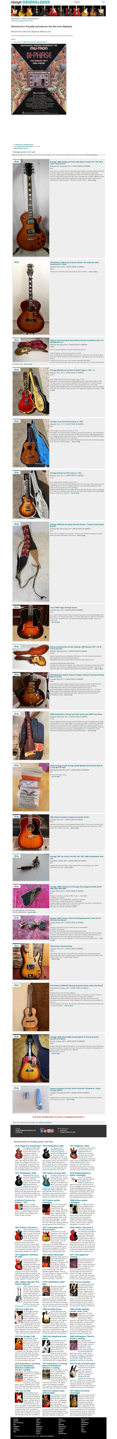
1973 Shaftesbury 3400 (53, 1146)
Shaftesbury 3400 (56, 1150)
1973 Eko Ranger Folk (25, 1336)
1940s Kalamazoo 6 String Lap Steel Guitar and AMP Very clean (76, 714)
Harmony (39, 1428)
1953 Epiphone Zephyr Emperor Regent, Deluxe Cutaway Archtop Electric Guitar (77, 676)
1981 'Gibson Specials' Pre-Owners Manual (27, 1283)
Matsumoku (63, 1153)
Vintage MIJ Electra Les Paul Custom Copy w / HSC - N (72, 370)
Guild (37, 1424)
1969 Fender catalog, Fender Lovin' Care (79, 1310)
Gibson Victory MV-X (59, 1175)
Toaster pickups (83, 1249)
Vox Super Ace (30, 1311)
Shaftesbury (27, 1175)
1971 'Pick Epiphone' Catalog (79, 1255)
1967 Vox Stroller (23, 1390)
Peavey (60, 1432)
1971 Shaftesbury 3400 (25, 1173)
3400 (24, 1184)
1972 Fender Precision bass (82, 1363)
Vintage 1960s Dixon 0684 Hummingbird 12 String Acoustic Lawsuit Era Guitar (74, 1038)
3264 (91, 1349)
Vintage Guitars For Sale (67, 1132)
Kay (59, 1422)
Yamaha (83, 1432)
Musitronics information (25, 146)
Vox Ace (21, 1326)
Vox (82, 1428)
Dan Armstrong (18, 1422)
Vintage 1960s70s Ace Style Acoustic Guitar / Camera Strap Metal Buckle (77, 525)
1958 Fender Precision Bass (61, 946)
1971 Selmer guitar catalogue (51, 1201)
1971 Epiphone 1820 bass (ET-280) (26, 1255)
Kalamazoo (61, 1421)
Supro (83, 1426)
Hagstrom (39, 1426)
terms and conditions (92, 155)
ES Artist (85, 1397)
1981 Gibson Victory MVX (54, 1173)
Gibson (38, 1419)
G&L (14, 1432)
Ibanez (60, 1419)
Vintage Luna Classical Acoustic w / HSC (66, 421)
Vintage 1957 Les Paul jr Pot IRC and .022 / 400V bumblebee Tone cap (77, 857)
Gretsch (38, 1422)
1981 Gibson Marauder (53, 1254)
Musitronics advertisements (24, 145)
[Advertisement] (46, 129)
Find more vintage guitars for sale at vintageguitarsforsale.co (58, 1117)
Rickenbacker (62, 1433)
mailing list (18, 1132)
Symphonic (56, 1340)
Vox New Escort (58, 1311)
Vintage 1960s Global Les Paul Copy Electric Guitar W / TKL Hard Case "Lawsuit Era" (76, 163)
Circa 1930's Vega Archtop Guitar (63, 607)
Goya (37, 1421)
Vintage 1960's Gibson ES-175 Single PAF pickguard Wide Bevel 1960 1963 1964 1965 (76, 888)
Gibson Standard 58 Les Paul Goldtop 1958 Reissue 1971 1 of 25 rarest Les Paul (75, 648)
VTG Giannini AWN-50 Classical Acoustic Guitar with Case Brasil (76, 985)
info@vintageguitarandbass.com (25, 1130)
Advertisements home (21, 148)
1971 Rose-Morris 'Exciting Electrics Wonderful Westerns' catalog (54, 1365)
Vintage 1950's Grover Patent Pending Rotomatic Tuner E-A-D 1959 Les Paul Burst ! (75, 919)
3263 (73, 1357)
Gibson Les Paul (51, 1166)
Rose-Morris (36, 1177)
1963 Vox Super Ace (24, 1309)
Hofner (38, 1432)
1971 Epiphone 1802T (79, 1146)
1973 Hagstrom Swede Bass (28, 1146)
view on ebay (92, 180)
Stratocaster (46, 1193)
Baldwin (15, 1421)
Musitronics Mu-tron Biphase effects (35, 42)
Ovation (61, 1430)
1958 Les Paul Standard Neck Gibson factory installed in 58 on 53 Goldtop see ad (76, 341)
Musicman (61, 1428)
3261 (75, 1355)
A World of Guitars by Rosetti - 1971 (25, 1201)
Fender (15, 1428)
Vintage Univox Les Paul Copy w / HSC (66, 473)
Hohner (38, 1433)
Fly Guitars (63, 1130)
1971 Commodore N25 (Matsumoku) (52, 1228)
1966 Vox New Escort (52, 1309)
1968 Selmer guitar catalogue (79, 1201)
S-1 (25, 1306)
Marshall (61, 1424)
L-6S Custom (33, 1306)
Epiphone (16, 1426)
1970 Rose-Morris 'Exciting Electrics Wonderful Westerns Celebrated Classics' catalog (27, 1366)
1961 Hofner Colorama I (26, 1227)
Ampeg (15, 1419)
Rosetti (82, 1181)
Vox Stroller (29, 1393)
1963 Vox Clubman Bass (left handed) (53, 1391)
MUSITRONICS (15, 19)
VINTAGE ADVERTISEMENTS (30, 19)
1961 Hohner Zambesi (80, 1282)
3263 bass (60, 1295)
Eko (14, 1424)
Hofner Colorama (28, 1229)
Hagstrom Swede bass (33, 1148)
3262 (89, 1355)
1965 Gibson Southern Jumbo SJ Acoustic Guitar (69, 817)
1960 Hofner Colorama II (81, 1227)
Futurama (16, 1430)
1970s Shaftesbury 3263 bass (53, 1283)
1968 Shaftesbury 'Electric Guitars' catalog (82, 1337)
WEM (82, 1430)
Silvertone (84, 1424)
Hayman (38, 1430)
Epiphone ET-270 (83, 1151)
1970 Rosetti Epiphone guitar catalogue (80, 1174)
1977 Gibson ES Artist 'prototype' (79, 1391)
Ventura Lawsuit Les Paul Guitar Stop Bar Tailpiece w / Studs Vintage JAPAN (75, 1089)
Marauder (58, 1258)
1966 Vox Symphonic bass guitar (54, 1337)
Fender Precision (56, 1348)
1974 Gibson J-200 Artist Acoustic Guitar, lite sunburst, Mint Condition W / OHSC (74, 263)
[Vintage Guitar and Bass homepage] (30, 2)
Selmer (38, 1231)
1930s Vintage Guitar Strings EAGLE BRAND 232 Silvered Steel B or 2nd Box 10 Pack (76, 767)
